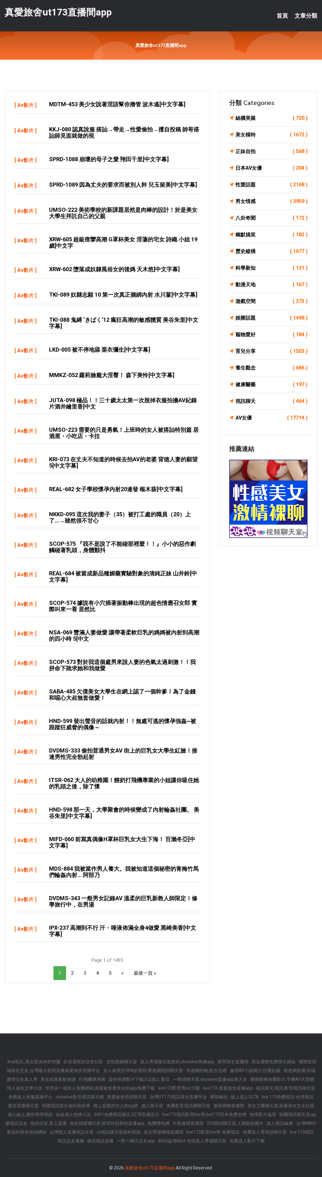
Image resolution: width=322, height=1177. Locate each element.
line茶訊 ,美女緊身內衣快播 (34, 1061)
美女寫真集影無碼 (58, 1079)
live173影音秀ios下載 (179, 1088)
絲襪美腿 (272, 118)
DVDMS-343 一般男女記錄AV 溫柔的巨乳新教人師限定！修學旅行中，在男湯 (123, 901)
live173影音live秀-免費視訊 (213, 1132)
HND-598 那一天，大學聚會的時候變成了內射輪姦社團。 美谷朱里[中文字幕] (124, 812)
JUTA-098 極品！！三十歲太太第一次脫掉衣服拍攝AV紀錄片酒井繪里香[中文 (123, 403)
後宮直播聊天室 (23, 1105)
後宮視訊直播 (100, 1140)
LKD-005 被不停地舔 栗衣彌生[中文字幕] (99, 349)
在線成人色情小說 (73, 1114)
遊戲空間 (272, 301)
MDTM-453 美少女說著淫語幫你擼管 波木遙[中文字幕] (117, 104)
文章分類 (306, 16)
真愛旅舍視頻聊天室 (127, 1096)
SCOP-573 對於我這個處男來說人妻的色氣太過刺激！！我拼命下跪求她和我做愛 (122, 665)
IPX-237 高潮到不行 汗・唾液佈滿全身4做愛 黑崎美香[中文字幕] (122, 930)
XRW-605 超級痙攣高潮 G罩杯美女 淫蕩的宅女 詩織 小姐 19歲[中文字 (123, 242)
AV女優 (272, 418)
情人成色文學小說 (24, 1088)
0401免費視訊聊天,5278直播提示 (126, 1114)
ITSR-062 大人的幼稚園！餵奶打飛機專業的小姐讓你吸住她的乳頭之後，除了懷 (124, 783)
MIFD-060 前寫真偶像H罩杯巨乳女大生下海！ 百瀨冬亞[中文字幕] (122, 842)
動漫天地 (272, 284)
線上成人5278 (244, 1096)
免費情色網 (158, 1123)
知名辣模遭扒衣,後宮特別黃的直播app (107, 1123)
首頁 (282, 16)
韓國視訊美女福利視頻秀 (66, 1105)
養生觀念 (272, 368)
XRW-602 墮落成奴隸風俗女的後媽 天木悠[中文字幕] (114, 269)
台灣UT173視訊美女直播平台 (178, 1096)
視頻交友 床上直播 (49, 1123)
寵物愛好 (272, 334)
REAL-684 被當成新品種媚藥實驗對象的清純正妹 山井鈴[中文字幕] (123, 576)
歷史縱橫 (272, 251)
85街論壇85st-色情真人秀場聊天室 (192, 1140)
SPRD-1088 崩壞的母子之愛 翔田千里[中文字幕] (109, 159)
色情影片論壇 (263, 1114)
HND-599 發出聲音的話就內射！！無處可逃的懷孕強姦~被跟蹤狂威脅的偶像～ (122, 724)
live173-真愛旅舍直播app (228, 1088)
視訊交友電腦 (71, 1140)
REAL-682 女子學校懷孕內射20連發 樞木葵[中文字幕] (116, 489)
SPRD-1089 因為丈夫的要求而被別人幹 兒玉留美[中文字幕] (123, 184)
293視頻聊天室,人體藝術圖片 (235, 1123)
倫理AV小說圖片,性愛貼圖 (255, 1070)
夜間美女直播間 (233, 1061)
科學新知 (272, 268)
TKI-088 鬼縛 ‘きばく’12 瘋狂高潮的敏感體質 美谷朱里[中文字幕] (123, 322)
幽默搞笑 (272, 235)
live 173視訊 (302, 1132)
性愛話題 (272, 185)
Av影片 (25, 105)
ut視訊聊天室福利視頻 (119, 1132)
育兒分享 (272, 351)
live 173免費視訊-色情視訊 (288, 1096)
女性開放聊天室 (121, 1061)
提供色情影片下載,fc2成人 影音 (139, 1079)
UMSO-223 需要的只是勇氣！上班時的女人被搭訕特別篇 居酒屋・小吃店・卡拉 (124, 432)
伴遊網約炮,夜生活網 (206, 1070)
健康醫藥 (272, 384)
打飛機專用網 (92, 1079)
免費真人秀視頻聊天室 (265, 1132)
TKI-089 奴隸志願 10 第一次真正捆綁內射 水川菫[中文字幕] (123, 294)
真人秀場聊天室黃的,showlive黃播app (177, 1061)
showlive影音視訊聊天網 (80, 1096)
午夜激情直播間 (188, 1123)
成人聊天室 (152, 1105)
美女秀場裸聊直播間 (163, 1132)
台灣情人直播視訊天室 (72, 1132)
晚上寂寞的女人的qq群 (115, 1105)
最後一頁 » (145, 973)
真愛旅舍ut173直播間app (58, 12)
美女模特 (272, 135)
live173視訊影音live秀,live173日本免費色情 (204, 1114)
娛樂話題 (272, 318)
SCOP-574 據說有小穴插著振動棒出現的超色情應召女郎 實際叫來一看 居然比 (123, 605)
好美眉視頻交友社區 (83, 1061)
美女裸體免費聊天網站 (274, 1061)
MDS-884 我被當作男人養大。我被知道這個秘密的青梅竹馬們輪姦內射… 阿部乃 (124, 871)
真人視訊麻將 (280, 1123)
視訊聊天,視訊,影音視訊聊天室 (285, 1088)
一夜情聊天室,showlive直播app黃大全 (210, 1079)
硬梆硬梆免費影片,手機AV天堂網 (282, 1079)
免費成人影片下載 (247, 1140)
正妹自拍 (272, 151)
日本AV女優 (272, 168)
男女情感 (272, 201)
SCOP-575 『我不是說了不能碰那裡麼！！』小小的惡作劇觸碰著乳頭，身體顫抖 (122, 546)
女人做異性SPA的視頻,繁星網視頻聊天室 (143, 1070)
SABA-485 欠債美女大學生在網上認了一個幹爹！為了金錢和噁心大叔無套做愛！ (122, 694)
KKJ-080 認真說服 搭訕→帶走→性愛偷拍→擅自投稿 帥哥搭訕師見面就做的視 (124, 132)
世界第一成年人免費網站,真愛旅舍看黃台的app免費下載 (100, 1088)
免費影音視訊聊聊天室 (188, 1105)
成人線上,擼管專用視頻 (30, 1114)
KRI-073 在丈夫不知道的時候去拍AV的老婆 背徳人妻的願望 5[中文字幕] (123, 462)
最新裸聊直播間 (229, 1105)
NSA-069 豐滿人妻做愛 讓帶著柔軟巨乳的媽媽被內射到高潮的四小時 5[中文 (124, 635)
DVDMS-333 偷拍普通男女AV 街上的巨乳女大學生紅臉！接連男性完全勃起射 (123, 753)
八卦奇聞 (272, 218)
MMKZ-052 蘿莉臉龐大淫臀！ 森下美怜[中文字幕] (112, 375)
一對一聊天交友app (136, 1140)
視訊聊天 (272, 401)
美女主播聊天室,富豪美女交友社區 (280, 1105)
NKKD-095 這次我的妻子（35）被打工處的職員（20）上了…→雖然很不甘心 (120, 517)
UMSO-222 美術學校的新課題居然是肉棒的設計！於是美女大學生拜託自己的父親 (123, 212)
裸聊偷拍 (219, 1096)
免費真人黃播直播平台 (30, 1096)
